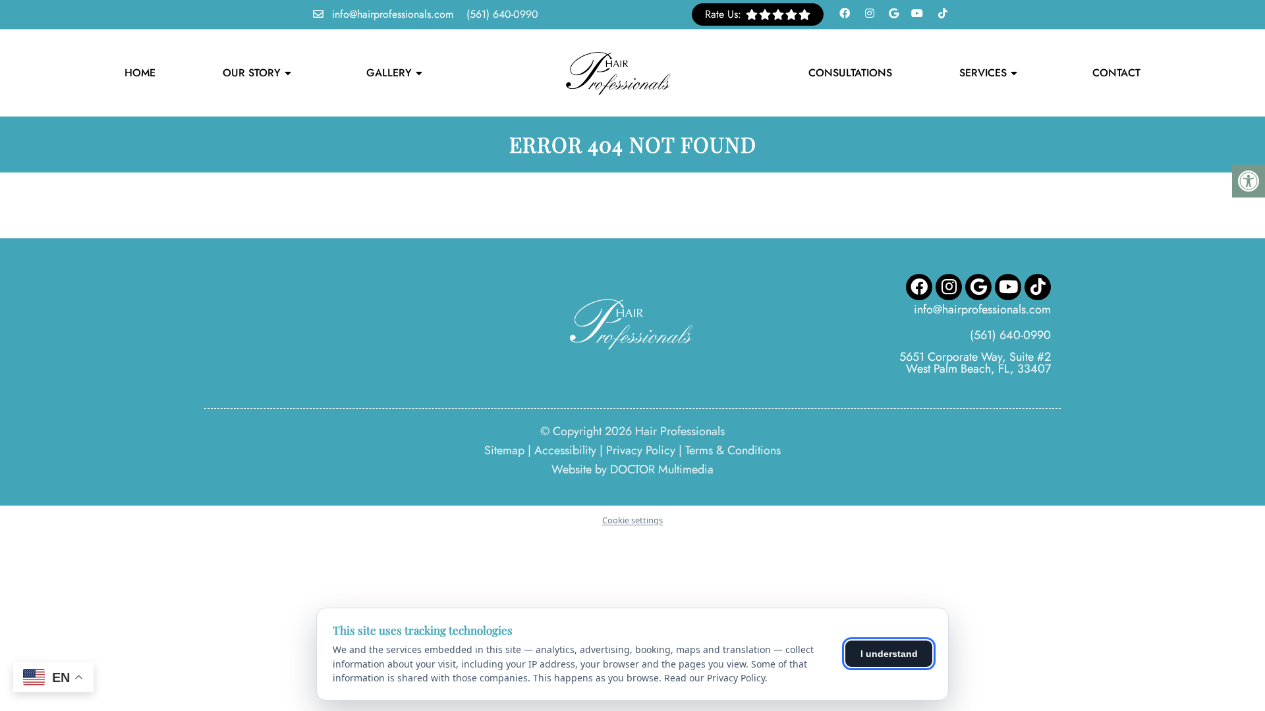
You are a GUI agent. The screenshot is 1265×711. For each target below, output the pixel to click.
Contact (1116, 72)
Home (140, 72)
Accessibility (565, 450)
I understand (889, 653)
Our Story (252, 72)
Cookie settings (632, 520)
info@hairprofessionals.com (393, 14)
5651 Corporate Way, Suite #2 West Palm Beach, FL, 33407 (975, 363)
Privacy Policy (640, 450)
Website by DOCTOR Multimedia (632, 469)
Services (983, 72)
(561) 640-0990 (502, 14)
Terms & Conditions (733, 450)
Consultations (850, 72)
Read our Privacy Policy (714, 678)
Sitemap (504, 450)
